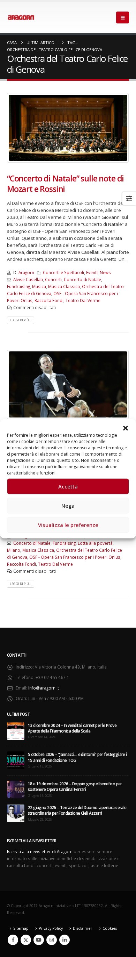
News (105, 272)
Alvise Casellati (28, 279)
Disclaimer (82, 928)
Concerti (53, 279)
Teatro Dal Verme (83, 300)
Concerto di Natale (82, 279)
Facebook (13, 940)
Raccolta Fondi (49, 300)
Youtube (38, 940)
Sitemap (21, 928)
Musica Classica (64, 286)
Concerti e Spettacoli (63, 272)
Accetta (68, 486)
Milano (13, 550)
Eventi (92, 272)
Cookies (110, 928)
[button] (125, 427)
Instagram (51, 940)
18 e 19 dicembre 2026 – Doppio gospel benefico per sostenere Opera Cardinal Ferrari (75, 786)
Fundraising (18, 286)
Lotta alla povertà (95, 543)
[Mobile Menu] (122, 17)
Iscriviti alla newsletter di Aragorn (40, 851)
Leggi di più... (20, 320)
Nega (68, 505)
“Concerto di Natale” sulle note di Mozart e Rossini (65, 183)
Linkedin (64, 940)
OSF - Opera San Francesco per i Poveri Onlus (74, 557)
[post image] (68, 127)
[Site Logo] (21, 17)
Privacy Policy (51, 928)
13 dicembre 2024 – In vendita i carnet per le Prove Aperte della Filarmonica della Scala (72, 728)
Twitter (26, 940)
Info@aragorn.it (43, 688)
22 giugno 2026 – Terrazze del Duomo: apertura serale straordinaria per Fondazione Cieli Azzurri (77, 810)
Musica (39, 286)
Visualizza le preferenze (68, 524)
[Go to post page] (15, 730)
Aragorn (26, 272)
